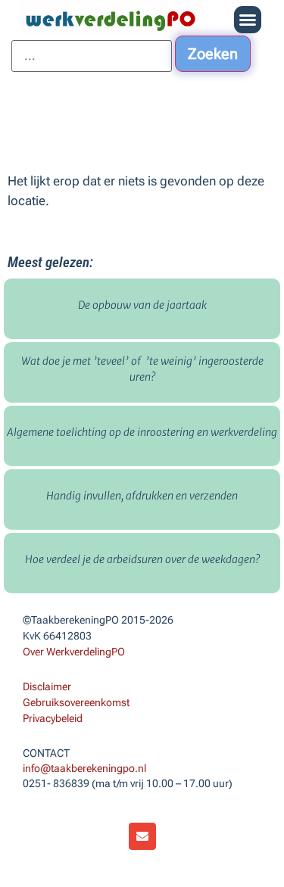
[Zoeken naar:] (91, 56)
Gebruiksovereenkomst (76, 702)
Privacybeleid (53, 718)
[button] (247, 19)
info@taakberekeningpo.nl (84, 768)
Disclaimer (47, 686)
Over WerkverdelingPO (74, 652)
